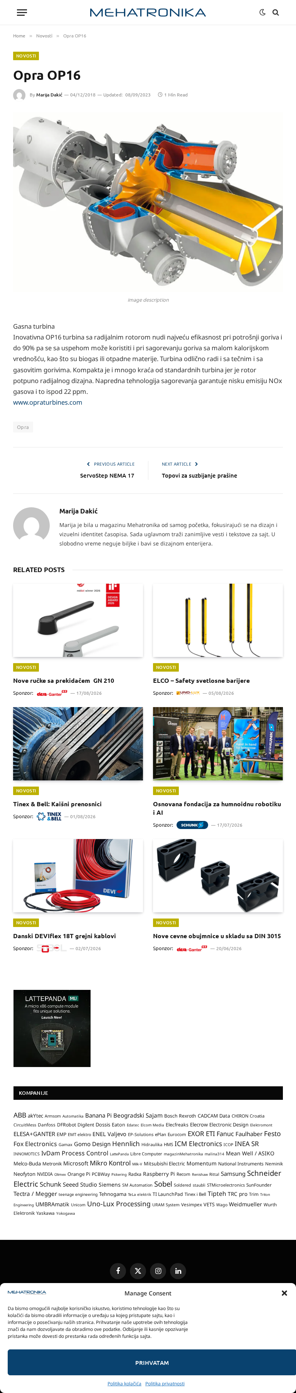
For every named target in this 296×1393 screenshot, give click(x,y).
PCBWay (101, 1174)
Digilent (85, 1124)
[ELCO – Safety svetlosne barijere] (218, 620)
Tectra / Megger (35, 1193)
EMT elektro (79, 1134)
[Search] (275, 12)
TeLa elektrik (139, 1194)
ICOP (228, 1144)
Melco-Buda (27, 1163)
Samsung (233, 1173)
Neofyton (24, 1173)
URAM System (166, 1204)
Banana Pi (98, 1115)
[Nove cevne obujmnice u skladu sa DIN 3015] (218, 875)
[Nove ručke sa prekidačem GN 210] (78, 620)
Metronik (52, 1163)
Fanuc (225, 1134)
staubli (199, 1185)
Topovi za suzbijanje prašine (199, 475)
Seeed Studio (80, 1184)
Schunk (50, 1184)
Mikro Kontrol (110, 1162)
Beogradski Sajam (138, 1115)
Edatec (133, 1125)
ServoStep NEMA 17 (107, 475)
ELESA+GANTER (34, 1134)
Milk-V (137, 1164)
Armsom (53, 1116)
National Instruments (241, 1163)
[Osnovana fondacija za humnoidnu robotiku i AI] (218, 743)
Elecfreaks (177, 1124)
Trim (254, 1194)
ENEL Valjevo (109, 1134)
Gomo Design (92, 1144)
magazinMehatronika (183, 1154)
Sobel (163, 1184)
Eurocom (177, 1134)
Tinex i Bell (195, 1194)
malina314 (214, 1154)
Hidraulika (151, 1144)
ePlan (160, 1134)
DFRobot (66, 1124)
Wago (221, 1204)
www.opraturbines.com (47, 402)
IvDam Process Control (74, 1153)
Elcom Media (152, 1125)
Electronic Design (229, 1124)
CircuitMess (24, 1125)
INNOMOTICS (26, 1154)
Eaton (118, 1124)
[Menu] (22, 12)
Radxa (134, 1174)
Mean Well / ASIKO (250, 1153)
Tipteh (217, 1193)
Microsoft (75, 1163)
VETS (209, 1204)
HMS (168, 1144)
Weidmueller (245, 1204)
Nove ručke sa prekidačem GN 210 (63, 680)
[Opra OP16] (148, 202)
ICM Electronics (198, 1143)
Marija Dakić (49, 94)
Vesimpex (191, 1204)
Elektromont (261, 1125)
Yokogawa (65, 1213)
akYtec (35, 1115)
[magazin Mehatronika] (148, 12)
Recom (183, 1174)
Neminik (274, 1163)
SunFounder (259, 1185)
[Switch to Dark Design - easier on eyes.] (262, 12)
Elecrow (199, 1124)
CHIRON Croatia (248, 1116)
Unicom (78, 1204)
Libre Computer (146, 1154)
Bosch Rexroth (180, 1116)
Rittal (214, 1174)
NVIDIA (45, 1174)
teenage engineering (78, 1194)
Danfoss (47, 1124)
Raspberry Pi (159, 1173)
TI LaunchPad (168, 1194)
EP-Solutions (140, 1134)
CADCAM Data (214, 1115)
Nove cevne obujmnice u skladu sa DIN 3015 (217, 936)
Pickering (119, 1174)
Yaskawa (45, 1213)
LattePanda (119, 1154)
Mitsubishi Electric (164, 1163)
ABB (19, 1114)
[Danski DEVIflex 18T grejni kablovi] (78, 875)
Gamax (65, 1144)
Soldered (182, 1185)
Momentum (202, 1163)
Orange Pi (78, 1174)
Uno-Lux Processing (119, 1203)
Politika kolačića (124, 1383)
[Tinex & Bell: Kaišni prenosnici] (78, 743)
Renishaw (200, 1174)
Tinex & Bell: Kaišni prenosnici (57, 804)
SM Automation (137, 1185)
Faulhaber (248, 1134)
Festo (272, 1133)
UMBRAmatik (52, 1204)
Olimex (60, 1174)
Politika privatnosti (165, 1383)
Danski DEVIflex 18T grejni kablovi (64, 936)
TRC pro (237, 1193)
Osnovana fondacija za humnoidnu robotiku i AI (217, 808)
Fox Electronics (35, 1144)
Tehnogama (112, 1193)
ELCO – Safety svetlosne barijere (201, 680)
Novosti (26, 55)
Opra (23, 427)
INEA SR (247, 1143)
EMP (61, 1134)
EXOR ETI (201, 1133)
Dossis (103, 1124)
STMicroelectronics (226, 1185)
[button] (284, 1293)
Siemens (110, 1184)
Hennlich (126, 1143)
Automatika (73, 1116)
